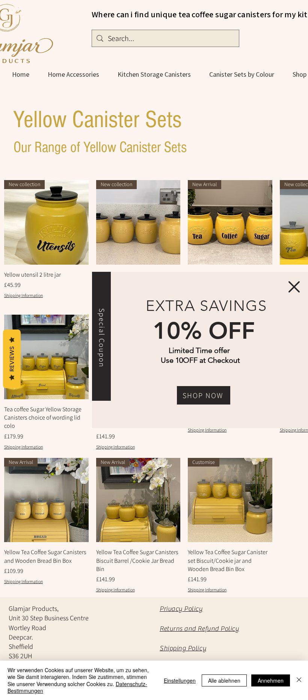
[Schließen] (298, 680)
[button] (294, 286)
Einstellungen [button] (180, 680)
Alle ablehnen (224, 680)
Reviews (12, 359)
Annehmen (271, 680)
